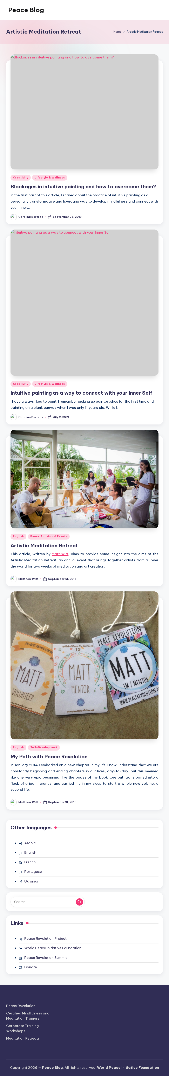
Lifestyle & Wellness (50, 177)
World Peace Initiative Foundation (52, 948)
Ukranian (31, 881)
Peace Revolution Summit (45, 957)
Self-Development (43, 747)
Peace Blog (26, 10)
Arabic (30, 843)
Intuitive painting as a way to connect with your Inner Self (81, 393)
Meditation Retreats (23, 1038)
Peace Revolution (20, 1006)
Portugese (33, 871)
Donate (30, 967)
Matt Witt (60, 554)
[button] (79, 902)
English (18, 536)
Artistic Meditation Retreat (44, 545)
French (30, 862)
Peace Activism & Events (48, 536)
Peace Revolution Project (45, 938)
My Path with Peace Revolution (49, 756)
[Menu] (160, 9)
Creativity (20, 177)
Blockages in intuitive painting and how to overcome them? (83, 186)
